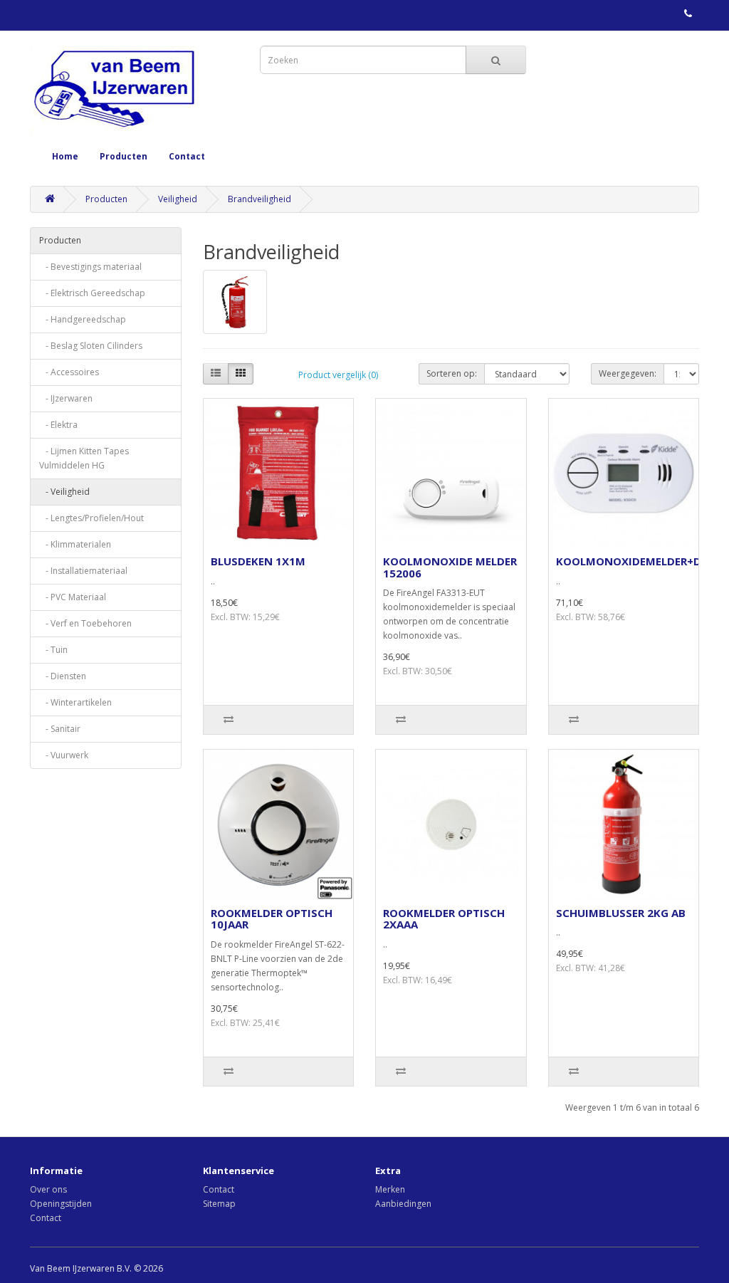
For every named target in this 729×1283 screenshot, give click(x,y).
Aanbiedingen (403, 1204)
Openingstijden (61, 1204)
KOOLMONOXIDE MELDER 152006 (450, 567)
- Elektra (58, 425)
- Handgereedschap (82, 319)
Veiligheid (177, 199)
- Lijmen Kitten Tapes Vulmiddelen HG (84, 458)
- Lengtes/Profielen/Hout (91, 518)
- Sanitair (59, 729)
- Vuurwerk (63, 755)
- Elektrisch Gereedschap (92, 293)
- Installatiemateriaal (83, 571)
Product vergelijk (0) (338, 375)
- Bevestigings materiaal (90, 267)
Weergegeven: (627, 373)
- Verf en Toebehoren (85, 623)
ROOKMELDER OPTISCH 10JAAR (271, 919)
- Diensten (62, 676)
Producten (123, 156)
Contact (187, 156)
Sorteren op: (451, 373)
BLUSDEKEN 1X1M (258, 561)
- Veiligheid (64, 492)
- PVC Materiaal (72, 597)
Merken (390, 1189)
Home (65, 156)
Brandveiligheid (259, 199)
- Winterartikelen (75, 702)
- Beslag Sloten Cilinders (90, 346)
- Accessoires (69, 372)
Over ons (48, 1189)
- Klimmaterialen (75, 544)
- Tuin (53, 650)
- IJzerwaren (66, 398)
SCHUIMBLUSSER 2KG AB (621, 913)
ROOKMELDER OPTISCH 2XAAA (444, 919)
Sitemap (219, 1204)
